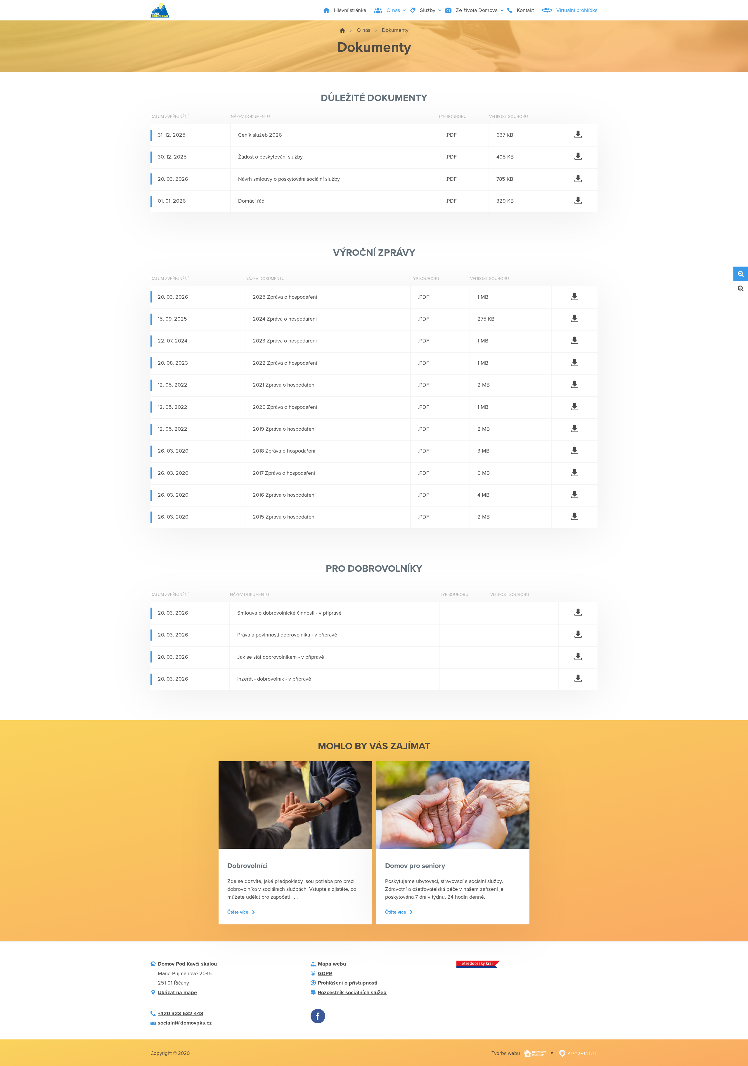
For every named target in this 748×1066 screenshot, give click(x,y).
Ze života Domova (477, 10)
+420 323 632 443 (180, 1013)
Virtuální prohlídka (577, 10)
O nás (393, 10)
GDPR (325, 973)
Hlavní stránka (350, 10)
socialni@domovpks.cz (185, 1023)
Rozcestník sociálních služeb (352, 992)
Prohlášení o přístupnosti (348, 983)
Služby (427, 10)
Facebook (318, 1016)
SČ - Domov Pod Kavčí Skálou (342, 30)
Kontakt (525, 10)
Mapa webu (332, 964)
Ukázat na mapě (177, 992)
